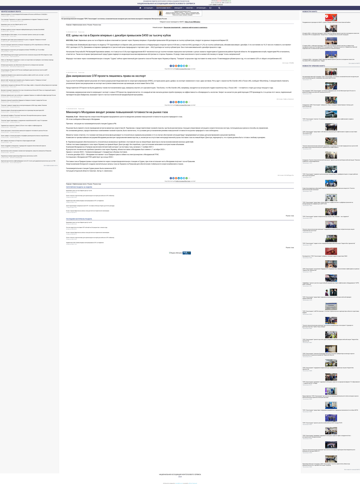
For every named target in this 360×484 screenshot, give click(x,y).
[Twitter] (181, 66)
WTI (223, 2)
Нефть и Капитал (288, 99)
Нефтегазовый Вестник (182, 69)
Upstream (12, 31)
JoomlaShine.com (179, 483)
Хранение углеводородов (16, 157)
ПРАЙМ (291, 63)
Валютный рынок (14, 61)
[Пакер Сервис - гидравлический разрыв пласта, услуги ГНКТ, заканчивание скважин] (180, 13)
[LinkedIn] (179, 66)
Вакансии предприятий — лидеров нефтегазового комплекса (185, 27)
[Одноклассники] (176, 66)
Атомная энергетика (15, 46)
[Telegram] (184, 66)
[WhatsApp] (186, 66)
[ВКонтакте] (173, 66)
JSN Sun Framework (193, 483)
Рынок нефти (13, 36)
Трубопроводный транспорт (16, 21)
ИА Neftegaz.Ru (289, 175)
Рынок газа (12, 26)
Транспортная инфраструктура (17, 66)
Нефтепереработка (14, 56)
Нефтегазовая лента (79, 25)
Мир (11, 71)
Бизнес (11, 51)
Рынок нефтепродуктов (15, 97)
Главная (68, 25)
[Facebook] (171, 66)
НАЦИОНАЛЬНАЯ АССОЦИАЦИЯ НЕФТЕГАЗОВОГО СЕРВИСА (180, 474)
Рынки (90, 25)
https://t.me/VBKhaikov (192, 22)
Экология (12, 16)
